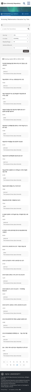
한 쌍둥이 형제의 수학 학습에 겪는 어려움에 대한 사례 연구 (15, 215)
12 (13, 362)
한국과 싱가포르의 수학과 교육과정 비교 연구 (13, 260)
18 (10, 365)
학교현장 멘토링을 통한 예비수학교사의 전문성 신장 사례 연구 (14, 64)
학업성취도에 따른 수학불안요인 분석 (11, 200)
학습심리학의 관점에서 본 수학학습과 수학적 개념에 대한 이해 (14, 171)
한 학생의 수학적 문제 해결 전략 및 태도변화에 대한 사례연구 (14, 231)
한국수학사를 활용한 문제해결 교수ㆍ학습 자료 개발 (14, 333)
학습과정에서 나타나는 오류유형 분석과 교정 (13, 79)
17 (7, 365)
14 (20, 362)
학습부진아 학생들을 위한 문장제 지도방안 (12, 141)
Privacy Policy (4, 389)
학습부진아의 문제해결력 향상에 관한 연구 (12, 156)
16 (27, 362)
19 (13, 365)
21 (20, 364)
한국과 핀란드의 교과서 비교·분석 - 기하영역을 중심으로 (13, 289)
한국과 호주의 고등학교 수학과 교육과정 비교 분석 (14, 305)
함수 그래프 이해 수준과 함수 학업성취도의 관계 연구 (15, 347)
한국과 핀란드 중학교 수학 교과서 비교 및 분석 (13, 274)
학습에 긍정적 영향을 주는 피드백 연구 (11, 186)
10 (7, 361)
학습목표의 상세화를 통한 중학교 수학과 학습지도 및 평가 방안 (14, 126)
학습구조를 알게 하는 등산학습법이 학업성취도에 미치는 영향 (14, 94)
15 (23, 362)
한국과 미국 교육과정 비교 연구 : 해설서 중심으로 (14, 246)
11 (10, 362)
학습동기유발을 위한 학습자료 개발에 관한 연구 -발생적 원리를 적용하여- (14, 110)
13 (17, 362)
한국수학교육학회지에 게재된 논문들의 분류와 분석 (14, 319)
